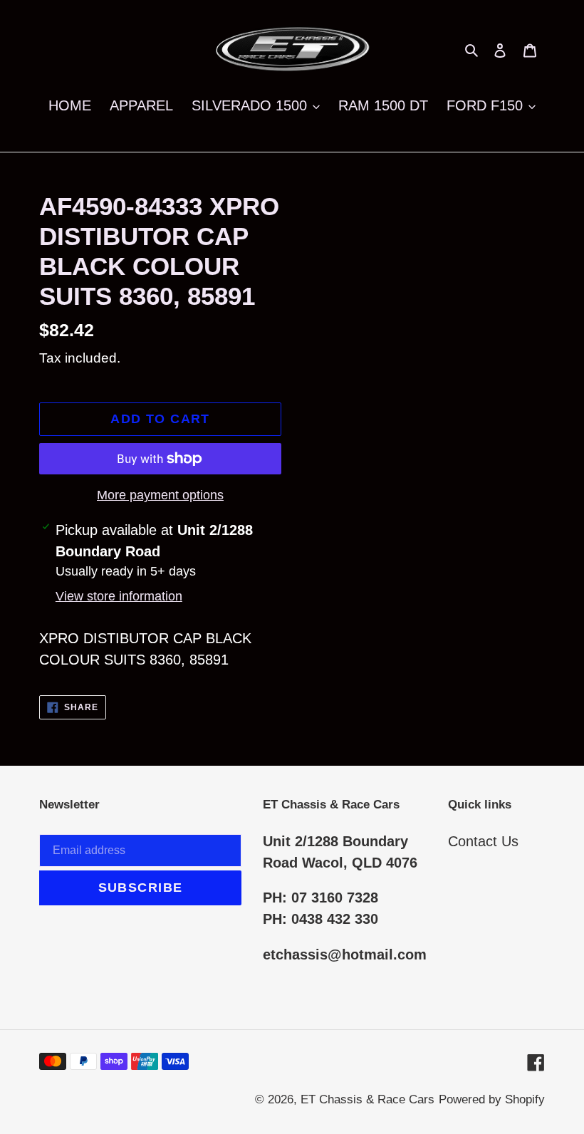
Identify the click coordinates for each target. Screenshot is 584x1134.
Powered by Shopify (492, 1099)
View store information (119, 596)
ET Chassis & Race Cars (367, 1099)
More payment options (160, 495)
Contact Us (483, 841)
